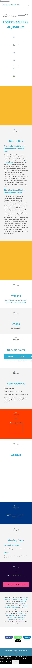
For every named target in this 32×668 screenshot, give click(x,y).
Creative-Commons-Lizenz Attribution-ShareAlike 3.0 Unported (16, 617)
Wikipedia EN (10, 615)
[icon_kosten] (16, 52)
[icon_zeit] (16, 45)
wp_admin (21, 15)
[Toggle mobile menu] (28, 5)
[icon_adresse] (16, 60)
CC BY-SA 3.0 (23, 600)
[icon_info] (16, 37)
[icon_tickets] (16, 68)
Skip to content (4, 1)
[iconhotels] (16, 75)
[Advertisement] (16, 105)
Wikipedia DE (20, 613)
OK (16, 661)
